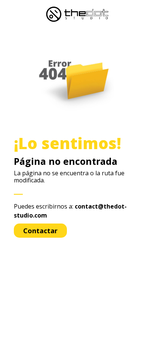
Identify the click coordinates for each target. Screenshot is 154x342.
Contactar (40, 230)
